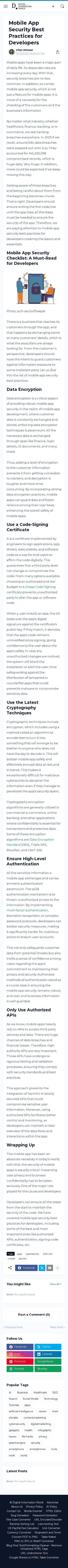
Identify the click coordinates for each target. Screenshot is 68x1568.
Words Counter (33, 1511)
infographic (44, 1430)
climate (13, 1417)
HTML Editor (53, 1511)
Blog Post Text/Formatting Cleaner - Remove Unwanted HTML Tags (34, 1547)
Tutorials (14, 1405)
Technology (51, 1398)
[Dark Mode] (54, 6)
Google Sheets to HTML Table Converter (34, 1557)
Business (22, 1392)
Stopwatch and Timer (48, 1532)
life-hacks (27, 1436)
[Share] (56, 52)
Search (13, 1398)
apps (19, 1254)
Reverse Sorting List (22, 1524)
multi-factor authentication (27, 910)
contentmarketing (35, 1417)
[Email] (49, 1268)
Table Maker (48, 1536)
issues (12, 1436)
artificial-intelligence (21, 1411)
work (12, 1455)
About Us (16, 1506)
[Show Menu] (5, 6)
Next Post (56, 1327)
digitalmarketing (41, 1424)
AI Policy (51, 1506)
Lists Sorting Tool (48, 1524)
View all (54, 1284)
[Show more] (57, 1268)
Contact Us (13, 1511)
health (28, 1430)
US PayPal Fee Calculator (23, 1528)
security (23, 1258)
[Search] (62, 6)
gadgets (14, 1430)
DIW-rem (48, 1254)
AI (10, 1392)
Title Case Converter (18, 1519)
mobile (11, 1258)
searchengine (17, 1442)
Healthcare (40, 1392)
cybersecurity (32, 1254)
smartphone (16, 1449)
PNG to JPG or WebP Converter (34, 1541)
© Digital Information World (26, 1502)
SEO (55, 1392)
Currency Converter (19, 1532)
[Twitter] (42, 1268)
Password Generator (45, 1515)
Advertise (52, 1502)
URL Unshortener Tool (34, 1553)
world (23, 1455)
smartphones (37, 1449)
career (42, 1411)
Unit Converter (51, 1528)
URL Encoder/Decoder (48, 1519)
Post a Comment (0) (34, 1314)
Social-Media (30, 1398)
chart (55, 1411)
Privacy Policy (34, 1506)
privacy (43, 1436)
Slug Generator (20, 1515)
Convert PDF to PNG (25, 1536)
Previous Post (13, 1327)
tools (54, 1449)
